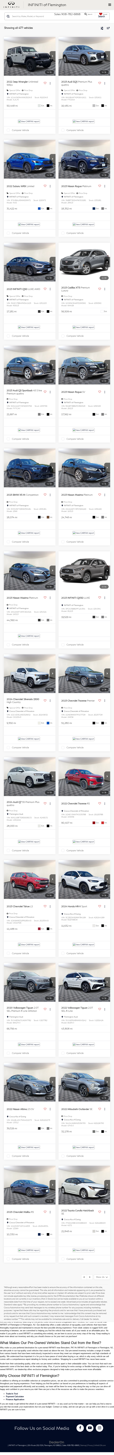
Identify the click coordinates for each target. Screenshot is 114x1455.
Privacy (90, 1445)
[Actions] (50, 83)
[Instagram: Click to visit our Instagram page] (99, 1428)
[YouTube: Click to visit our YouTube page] (90, 1428)
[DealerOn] (56, 1442)
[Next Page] (90, 1277)
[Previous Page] (84, 1277)
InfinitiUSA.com (100, 1445)
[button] (53, 56)
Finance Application (15, 1399)
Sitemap (83, 1445)
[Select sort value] (107, 28)
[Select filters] (102, 28)
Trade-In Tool (12, 1394)
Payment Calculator (15, 1396)
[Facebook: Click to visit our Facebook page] (80, 1428)
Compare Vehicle (20, 130)
